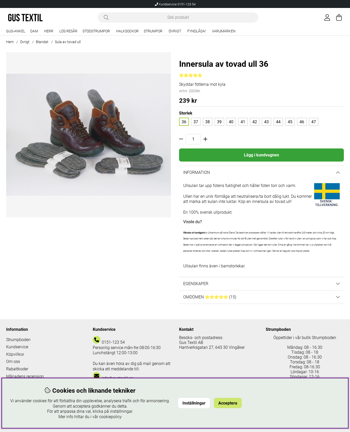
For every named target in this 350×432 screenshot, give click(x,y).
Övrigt (175, 31)
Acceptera (227, 403)
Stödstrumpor (96, 31)
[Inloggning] (327, 17)
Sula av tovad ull (68, 42)
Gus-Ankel (15, 31)
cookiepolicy (110, 416)
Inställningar (193, 403)
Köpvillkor (15, 354)
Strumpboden (18, 339)
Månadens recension (25, 376)
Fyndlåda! (196, 31)
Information (196, 172)
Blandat (42, 42)
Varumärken (223, 31)
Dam (34, 31)
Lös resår (68, 31)
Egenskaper (195, 283)
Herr (48, 31)
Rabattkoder (17, 369)
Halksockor (127, 31)
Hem (10, 42)
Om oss (13, 361)
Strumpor (153, 31)
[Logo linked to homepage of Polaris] (25, 17)
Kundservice (17, 346)
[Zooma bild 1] (88, 134)
